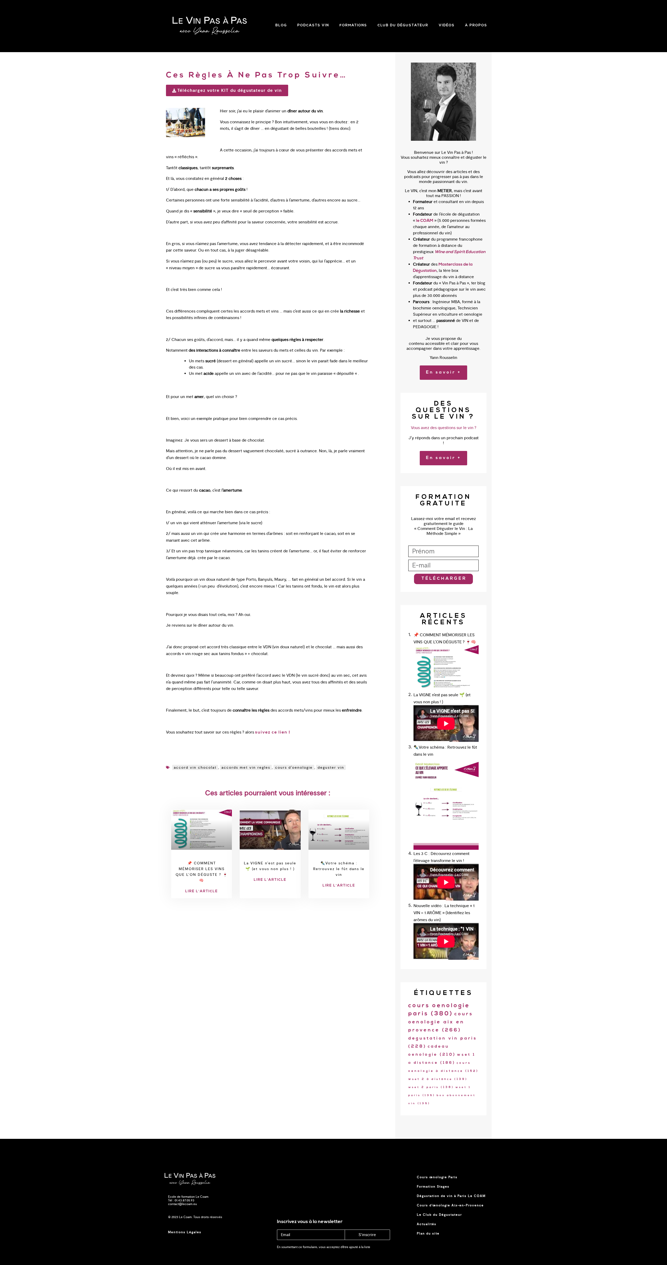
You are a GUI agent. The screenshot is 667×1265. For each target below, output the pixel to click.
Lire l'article (201, 891)
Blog (281, 25)
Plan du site (428, 1233)
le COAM (424, 221)
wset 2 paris (431, 1087)
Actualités (426, 1224)
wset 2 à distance (438, 1079)
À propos (476, 25)
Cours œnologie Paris (437, 1177)
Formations (353, 25)
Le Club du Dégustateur (439, 1215)
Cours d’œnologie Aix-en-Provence (450, 1205)
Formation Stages (433, 1186)
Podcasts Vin (313, 25)
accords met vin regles (245, 767)
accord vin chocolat (195, 767)
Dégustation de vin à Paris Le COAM (451, 1196)
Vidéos (447, 25)
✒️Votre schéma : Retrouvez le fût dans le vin (339, 869)
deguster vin (331, 767)
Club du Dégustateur (403, 25)
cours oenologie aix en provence (440, 1022)
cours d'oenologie (294, 767)
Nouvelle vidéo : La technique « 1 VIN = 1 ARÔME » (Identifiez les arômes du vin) (443, 912)
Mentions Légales (184, 1232)
